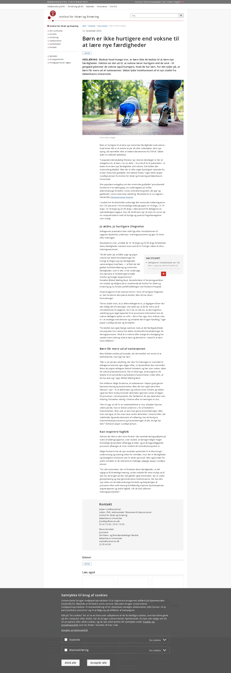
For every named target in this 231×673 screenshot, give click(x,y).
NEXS (84, 26)
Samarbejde (55, 44)
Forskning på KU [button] (76, 6)
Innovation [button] (102, 6)
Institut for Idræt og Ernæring (63, 26)
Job (164, 2)
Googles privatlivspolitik (74, 630)
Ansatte (53, 34)
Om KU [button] (113, 6)
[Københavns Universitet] (52, 16)
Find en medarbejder (152, 2)
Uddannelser (55, 40)
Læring (87, 53)
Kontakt (53, 47)
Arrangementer (56, 59)
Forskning (54, 37)
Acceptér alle (99, 662)
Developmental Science (122, 197)
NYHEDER (91, 26)
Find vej (138, 2)
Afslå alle (70, 662)
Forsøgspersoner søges (60, 62)
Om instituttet (56, 31)
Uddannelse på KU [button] (56, 6)
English (177, 2)
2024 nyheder (102, 26)
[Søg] (181, 15)
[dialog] (115, 630)
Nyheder (53, 56)
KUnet (170, 2)
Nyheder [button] (90, 6)
